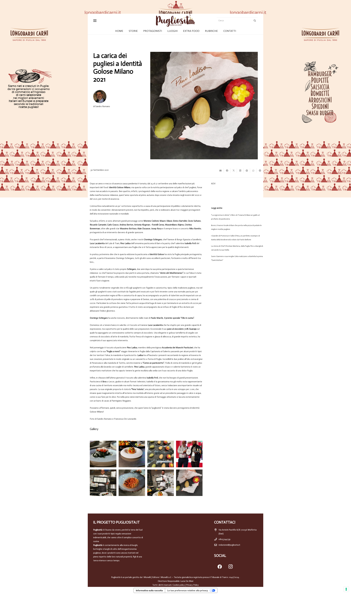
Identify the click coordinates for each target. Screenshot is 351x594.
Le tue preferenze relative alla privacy (187, 590)
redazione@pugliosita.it (229, 545)
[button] (95, 20)
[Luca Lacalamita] (160, 482)
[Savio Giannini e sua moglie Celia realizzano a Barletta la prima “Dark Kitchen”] (236, 258)
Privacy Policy (192, 585)
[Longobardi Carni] (175, 7)
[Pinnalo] (247, 170)
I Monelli (147, 577)
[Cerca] (255, 21)
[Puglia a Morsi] (160, 454)
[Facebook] (219, 566)
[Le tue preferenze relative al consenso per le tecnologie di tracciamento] (346, 589)
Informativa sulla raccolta (149, 590)
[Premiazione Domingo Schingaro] (189, 454)
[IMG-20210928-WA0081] (189, 482)
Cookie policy (178, 585)
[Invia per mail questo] (220, 170)
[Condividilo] (227, 170)
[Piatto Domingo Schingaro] (132, 482)
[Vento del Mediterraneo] (103, 454)
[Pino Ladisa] (103, 482)
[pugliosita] (175, 20)
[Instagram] (230, 566)
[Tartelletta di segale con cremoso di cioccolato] (132, 454)
